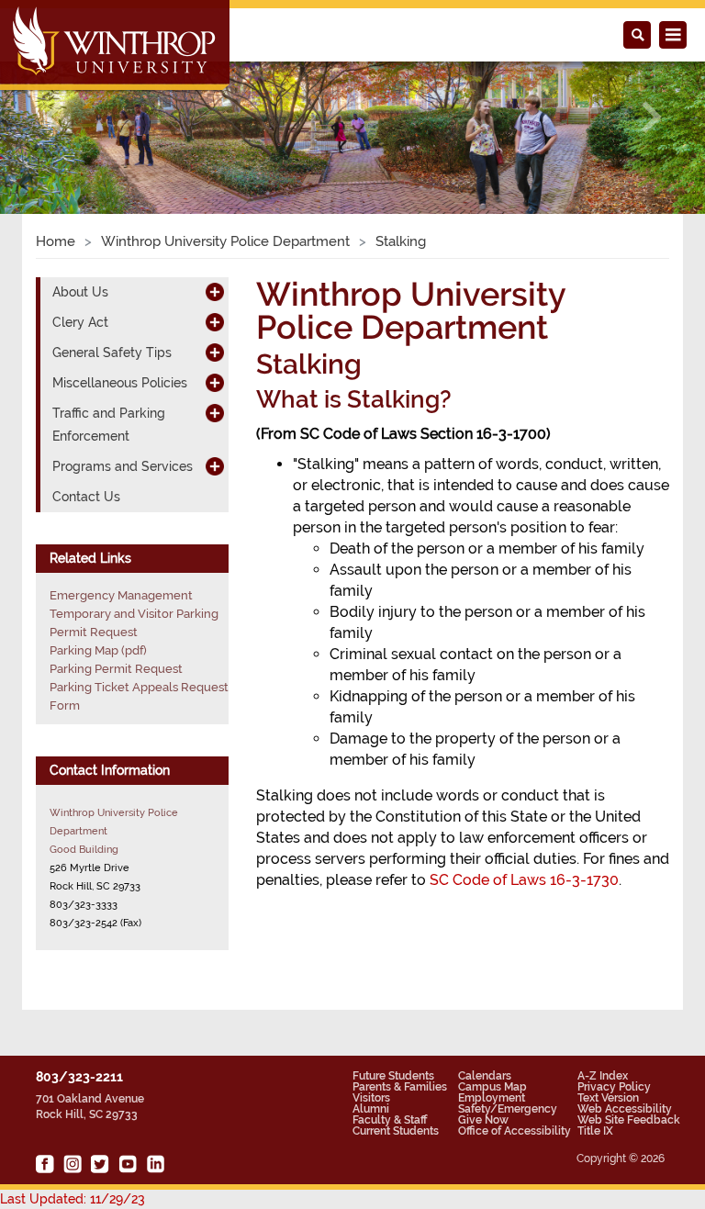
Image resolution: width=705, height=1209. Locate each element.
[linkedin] (155, 1164)
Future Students (393, 1075)
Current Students (395, 1131)
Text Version (608, 1097)
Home (55, 241)
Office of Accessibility (514, 1131)
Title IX (595, 1131)
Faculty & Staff (389, 1120)
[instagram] (72, 1164)
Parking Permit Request (116, 669)
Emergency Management (121, 595)
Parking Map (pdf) (98, 650)
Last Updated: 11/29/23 (72, 1199)
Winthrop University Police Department (225, 241)
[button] (53, 117)
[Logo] (116, 47)
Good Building (84, 849)
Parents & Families (399, 1086)
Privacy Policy (614, 1086)
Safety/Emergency (507, 1109)
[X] (100, 1164)
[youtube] (127, 1164)
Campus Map (492, 1086)
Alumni (370, 1109)
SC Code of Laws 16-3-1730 (524, 880)
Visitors (371, 1097)
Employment (491, 1097)
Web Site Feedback (628, 1120)
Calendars (484, 1075)
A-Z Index (602, 1075)
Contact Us (86, 496)
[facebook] (45, 1164)
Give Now (483, 1120)
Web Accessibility (624, 1109)
